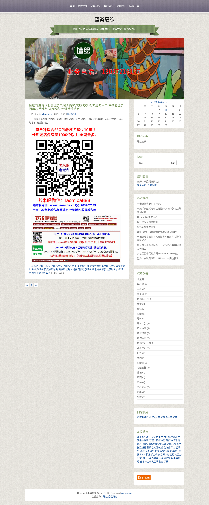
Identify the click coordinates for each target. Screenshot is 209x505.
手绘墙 (142, 284)
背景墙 (142, 294)
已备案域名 (81, 266)
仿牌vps (153, 417)
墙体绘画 (143, 328)
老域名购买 (44, 266)
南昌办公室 (152, 458)
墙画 (141, 358)
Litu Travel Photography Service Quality (157, 232)
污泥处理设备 (170, 436)
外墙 (141, 372)
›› (36, 285)
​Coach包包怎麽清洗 (147, 217)
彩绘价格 (143, 367)
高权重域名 (64, 269)
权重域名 (38, 269)
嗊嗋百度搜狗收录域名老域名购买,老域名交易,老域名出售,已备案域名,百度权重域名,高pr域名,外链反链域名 (77, 107)
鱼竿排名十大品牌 (149, 461)
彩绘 (141, 313)
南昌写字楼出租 (166, 454)
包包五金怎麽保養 (146, 227)
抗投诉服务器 (162, 451)
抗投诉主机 (151, 454)
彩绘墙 (142, 362)
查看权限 (152, 185)
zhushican (47, 114)
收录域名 (96, 269)
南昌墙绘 (113, 496)
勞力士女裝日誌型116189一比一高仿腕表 (158, 258)
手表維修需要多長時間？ (149, 203)
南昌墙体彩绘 (168, 447)
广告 (141, 353)
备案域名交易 (108, 266)
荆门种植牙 (171, 440)
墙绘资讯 (83, 6)
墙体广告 (143, 323)
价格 (141, 392)
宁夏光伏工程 (156, 436)
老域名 (34, 266)
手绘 (141, 289)
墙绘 (141, 304)
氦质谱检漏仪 (154, 447)
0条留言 (46, 273)
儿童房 (142, 279)
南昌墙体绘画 (166, 458)
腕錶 (141, 397)
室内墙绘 (108, 6)
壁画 (141, 382)
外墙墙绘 (96, 6)
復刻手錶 (163, 461)
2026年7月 (159, 102)
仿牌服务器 (143, 417)
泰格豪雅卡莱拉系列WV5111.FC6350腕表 (158, 253)
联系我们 (121, 6)
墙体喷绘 (143, 333)
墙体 (141, 318)
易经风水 (171, 444)
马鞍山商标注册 (157, 440)
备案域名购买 (94, 266)
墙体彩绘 (144, 299)
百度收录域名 (84, 269)
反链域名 (36, 273)
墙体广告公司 (145, 343)
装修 (141, 308)
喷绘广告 (143, 348)
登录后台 (141, 185)
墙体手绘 (143, 338)
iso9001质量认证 (157, 444)
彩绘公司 (143, 387)
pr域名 (74, 269)
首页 (72, 6)
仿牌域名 (174, 451)
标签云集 (134, 6)
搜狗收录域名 (109, 269)
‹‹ (27, 285)
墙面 (141, 377)
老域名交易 (56, 266)
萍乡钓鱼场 (143, 436)
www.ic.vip (126, 493)
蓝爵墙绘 (104, 19)
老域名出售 (69, 266)
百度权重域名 (51, 269)
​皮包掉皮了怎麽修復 (147, 222)
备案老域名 (171, 417)
